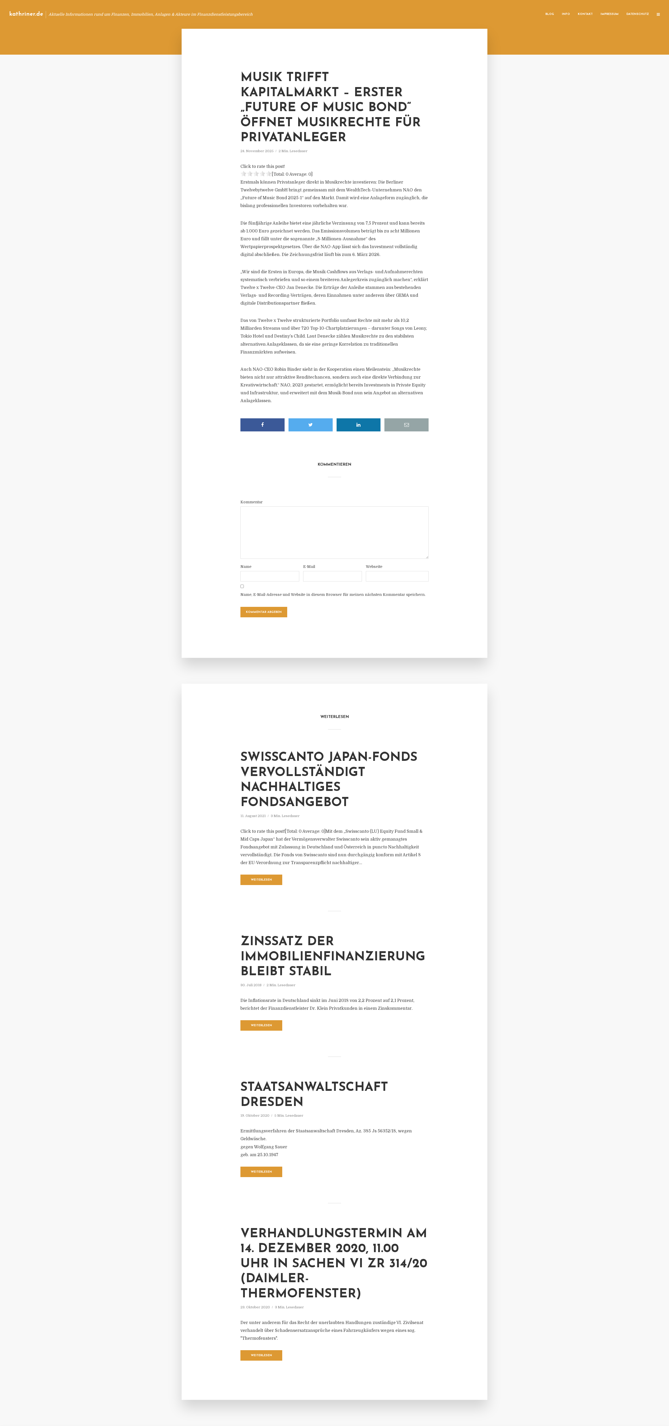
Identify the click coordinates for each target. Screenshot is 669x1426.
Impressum (610, 14)
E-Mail (309, 566)
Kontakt (585, 14)
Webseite (374, 566)
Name (245, 566)
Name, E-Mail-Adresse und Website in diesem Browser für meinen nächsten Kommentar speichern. (332, 594)
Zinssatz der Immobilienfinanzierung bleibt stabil (332, 957)
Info (566, 14)
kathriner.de (26, 14)
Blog (549, 14)
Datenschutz (637, 14)
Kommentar (251, 502)
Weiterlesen (261, 880)
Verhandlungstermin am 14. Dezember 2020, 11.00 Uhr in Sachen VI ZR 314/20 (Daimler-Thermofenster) (333, 1264)
